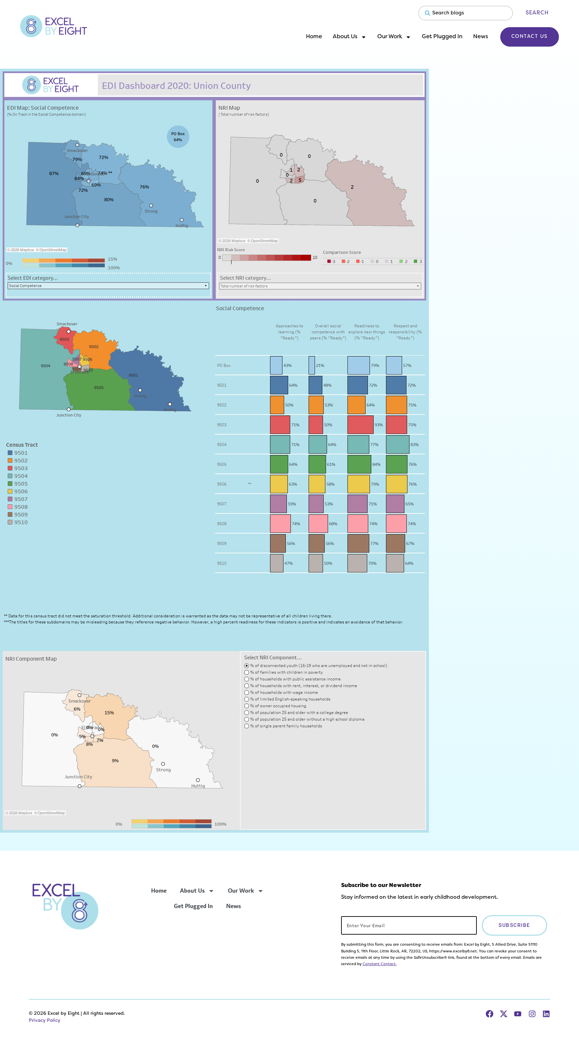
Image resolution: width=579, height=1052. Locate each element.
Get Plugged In (442, 37)
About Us (345, 37)
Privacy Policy (44, 1020)
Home (314, 37)
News (480, 37)
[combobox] (465, 13)
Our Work (389, 37)
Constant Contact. (380, 964)
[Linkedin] (546, 1013)
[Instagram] (532, 1013)
